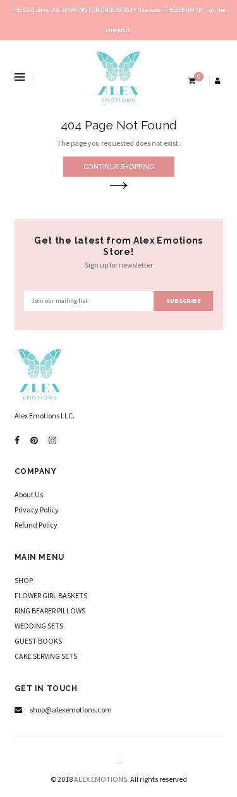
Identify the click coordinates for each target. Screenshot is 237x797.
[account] (218, 80)
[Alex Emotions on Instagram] (52, 441)
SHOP (24, 580)
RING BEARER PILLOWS (50, 610)
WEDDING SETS (39, 625)
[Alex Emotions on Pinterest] (34, 441)
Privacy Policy (37, 509)
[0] (190, 80)
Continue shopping (118, 166)
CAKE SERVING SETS (46, 656)
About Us (29, 494)
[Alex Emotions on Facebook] (17, 441)
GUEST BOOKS (38, 641)
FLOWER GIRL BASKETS (51, 595)
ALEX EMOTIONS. (101, 779)
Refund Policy (36, 524)
